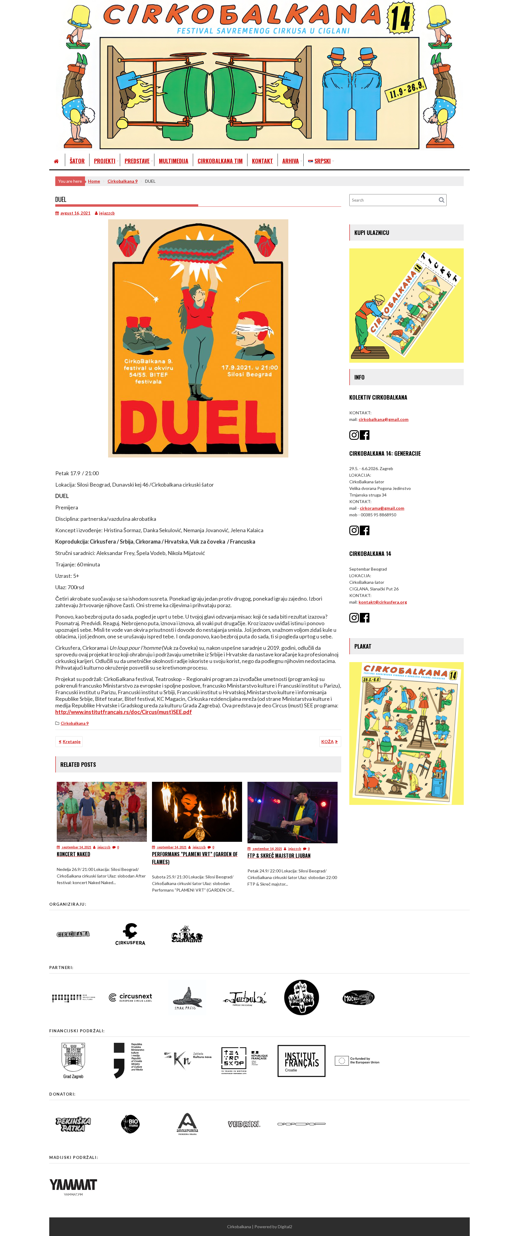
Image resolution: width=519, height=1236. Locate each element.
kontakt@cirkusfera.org (383, 601)
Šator (77, 161)
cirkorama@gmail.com (382, 508)
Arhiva (290, 161)
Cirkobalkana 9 (75, 723)
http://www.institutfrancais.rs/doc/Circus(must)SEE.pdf (123, 712)
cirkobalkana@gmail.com (383, 419)
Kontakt (262, 161)
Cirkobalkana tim (220, 161)
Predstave (137, 161)
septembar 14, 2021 (76, 847)
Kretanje (71, 741)
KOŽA (327, 741)
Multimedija (173, 161)
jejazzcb (107, 213)
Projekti (104, 161)
